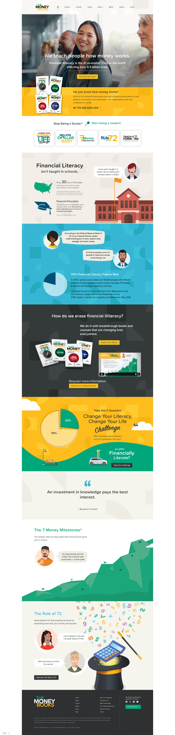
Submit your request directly (83, 386)
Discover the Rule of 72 (46, 677)
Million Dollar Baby (105, 703)
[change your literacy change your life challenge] (44, 138)
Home (77, 697)
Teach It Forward (105, 709)
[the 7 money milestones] (87, 138)
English (5, 733)
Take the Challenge (122, 465)
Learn (90, 7)
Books (67, 7)
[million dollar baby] (66, 138)
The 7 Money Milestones (107, 706)
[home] (42, 7)
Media (111, 7)
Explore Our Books (109, 342)
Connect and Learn (87, 77)
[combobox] (6, 733)
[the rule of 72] (109, 138)
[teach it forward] (131, 138)
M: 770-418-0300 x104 (86, 108)
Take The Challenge (106, 697)
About (100, 7)
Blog (132, 7)
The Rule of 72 (104, 700)
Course (79, 7)
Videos (122, 7)
